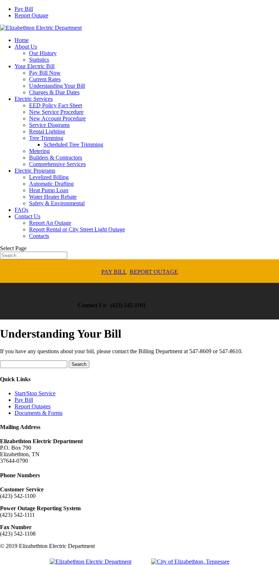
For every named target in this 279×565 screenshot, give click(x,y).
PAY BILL (114, 272)
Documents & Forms (38, 413)
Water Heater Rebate (53, 197)
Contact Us (27, 216)
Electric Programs (35, 171)
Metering (39, 151)
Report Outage (31, 15)
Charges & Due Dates (54, 92)
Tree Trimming (46, 138)
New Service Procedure (56, 112)
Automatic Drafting (51, 184)
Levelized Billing (49, 177)
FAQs (21, 210)
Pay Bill (24, 9)
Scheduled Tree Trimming (73, 144)
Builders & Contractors (55, 157)
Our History (43, 53)
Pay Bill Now (45, 73)
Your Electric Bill (34, 66)
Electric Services (34, 99)
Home (22, 40)
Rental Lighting (47, 131)
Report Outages (32, 406)
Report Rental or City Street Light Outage (77, 229)
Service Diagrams (49, 125)
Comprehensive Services (57, 164)
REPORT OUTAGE (154, 272)
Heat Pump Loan (48, 190)
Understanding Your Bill (57, 86)
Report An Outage (50, 223)
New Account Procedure (57, 118)
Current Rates (45, 79)
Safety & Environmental (57, 203)
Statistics (39, 60)
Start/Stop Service (35, 393)
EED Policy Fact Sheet (55, 105)
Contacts (39, 236)
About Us (26, 47)
